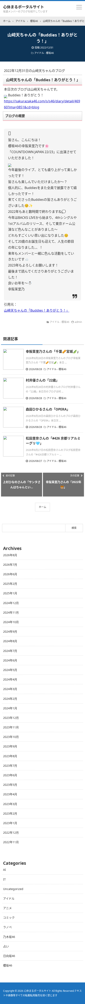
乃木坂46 (9, 937)
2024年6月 (10, 660)
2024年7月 (10, 651)
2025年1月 (10, 593)
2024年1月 (10, 708)
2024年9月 (10, 631)
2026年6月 (10, 574)
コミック (9, 917)
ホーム (42, 507)
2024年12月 (11, 603)
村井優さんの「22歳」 (42, 380)
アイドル (8, 898)
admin (78, 322)
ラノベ (7, 927)
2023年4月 (10, 794)
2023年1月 (10, 823)
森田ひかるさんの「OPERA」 (48, 409)
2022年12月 (11, 832)
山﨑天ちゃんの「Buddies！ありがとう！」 (36, 310)
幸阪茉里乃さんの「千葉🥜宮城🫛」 (53, 351)
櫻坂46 (7, 965)
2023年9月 (10, 746)
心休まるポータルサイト (23, 6)
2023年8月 (10, 756)
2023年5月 (10, 785)
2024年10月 (11, 622)
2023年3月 (10, 804)
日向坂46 (9, 956)
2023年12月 (11, 718)
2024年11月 (11, 612)
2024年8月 (10, 641)
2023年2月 (10, 813)
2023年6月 (10, 775)
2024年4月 (10, 679)
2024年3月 (10, 689)
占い (6, 946)
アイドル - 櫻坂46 (44, 53)
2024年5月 (10, 670)
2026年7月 (10, 565)
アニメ (7, 908)
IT (4, 879)
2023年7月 (10, 766)
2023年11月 (11, 727)
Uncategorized (13, 889)
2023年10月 (11, 737)
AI (4, 870)
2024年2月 (10, 699)
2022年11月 (11, 842)
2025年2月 (10, 584)
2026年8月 (10, 555)
